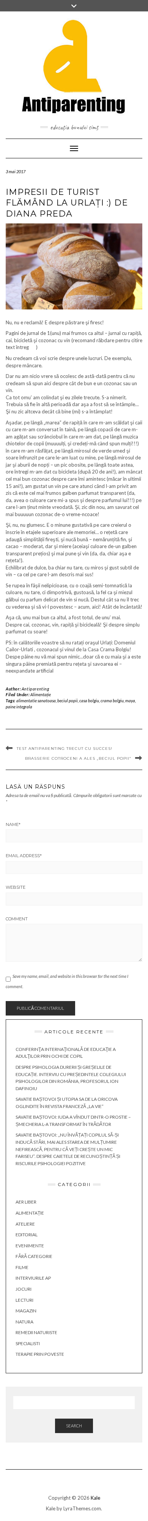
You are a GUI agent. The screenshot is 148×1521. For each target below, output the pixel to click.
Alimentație (40, 694)
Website (15, 887)
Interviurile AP (33, 1278)
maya (130, 700)
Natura (24, 1322)
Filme (22, 1267)
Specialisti (28, 1343)
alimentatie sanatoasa (36, 700)
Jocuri (23, 1289)
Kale (95, 1498)
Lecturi (24, 1300)
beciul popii (67, 700)
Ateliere (25, 1224)
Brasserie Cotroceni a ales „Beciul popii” (78, 758)
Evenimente (30, 1245)
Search (74, 1425)
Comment (17, 919)
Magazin (26, 1311)
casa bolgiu (89, 700)
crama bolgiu (112, 700)
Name (13, 824)
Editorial (27, 1234)
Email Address (24, 855)
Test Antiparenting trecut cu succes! (64, 748)
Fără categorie (34, 1256)
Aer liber (26, 1202)
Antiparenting (35, 688)
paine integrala (19, 706)
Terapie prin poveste (40, 1354)
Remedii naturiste (36, 1332)
